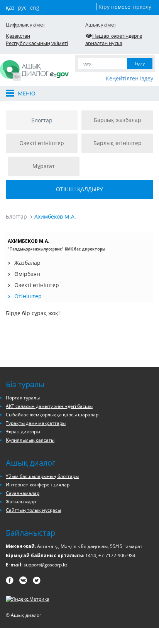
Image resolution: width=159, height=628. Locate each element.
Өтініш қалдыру (79, 189)
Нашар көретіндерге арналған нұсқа (113, 39)
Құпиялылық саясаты (30, 440)
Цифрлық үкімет (25, 24)
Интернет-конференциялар (37, 484)
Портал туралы (23, 397)
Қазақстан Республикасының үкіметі (37, 39)
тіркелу (141, 6)
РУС (22, 7)
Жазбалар (27, 262)
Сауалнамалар (22, 493)
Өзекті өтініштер (41, 143)
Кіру (104, 6)
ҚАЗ (10, 7)
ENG (34, 7)
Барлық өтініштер (117, 143)
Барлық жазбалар (117, 120)
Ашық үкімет (100, 24)
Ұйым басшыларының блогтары (42, 476)
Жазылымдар (21, 501)
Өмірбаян (27, 273)
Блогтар (41, 120)
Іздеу (140, 63)
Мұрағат (43, 166)
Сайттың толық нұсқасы (33, 510)
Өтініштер (28, 296)
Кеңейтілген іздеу (129, 78)
